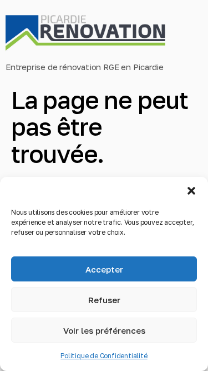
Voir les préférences (104, 330)
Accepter (104, 269)
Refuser (104, 300)
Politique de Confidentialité (103, 356)
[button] (191, 190)
